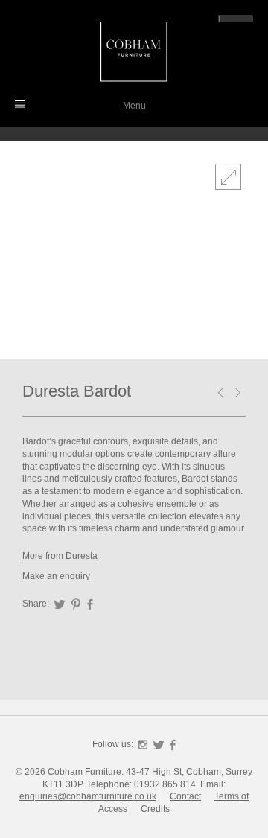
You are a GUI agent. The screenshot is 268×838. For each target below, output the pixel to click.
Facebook (90, 604)
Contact (185, 796)
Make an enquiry (56, 576)
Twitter (60, 604)
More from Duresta (60, 556)
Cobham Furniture (134, 48)
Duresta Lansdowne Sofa (223, 394)
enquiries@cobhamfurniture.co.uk (87, 796)
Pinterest (76, 604)
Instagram (143, 745)
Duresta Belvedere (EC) (240, 394)
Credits (155, 809)
